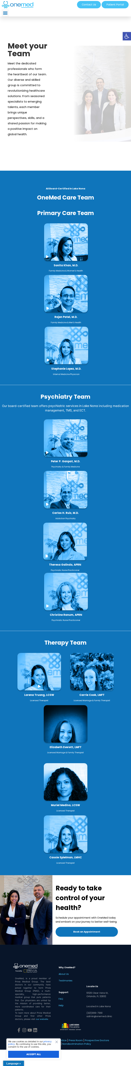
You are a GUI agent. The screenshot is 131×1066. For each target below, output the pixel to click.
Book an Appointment (86, 931)
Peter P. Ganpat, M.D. (65, 461)
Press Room (76, 1040)
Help (61, 1005)
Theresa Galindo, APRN (65, 565)
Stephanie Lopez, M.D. (66, 369)
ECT (82, 410)
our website (42, 1019)
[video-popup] (47, 256)
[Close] (57, 1042)
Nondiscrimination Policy (76, 1043)
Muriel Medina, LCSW (65, 805)
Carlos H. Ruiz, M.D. (65, 513)
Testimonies (65, 980)
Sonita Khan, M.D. (66, 265)
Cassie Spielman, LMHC (65, 857)
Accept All (33, 1054)
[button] (127, 36)
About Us (64, 974)
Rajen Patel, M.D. (65, 317)
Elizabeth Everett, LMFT (65, 747)
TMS (69, 410)
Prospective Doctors (97, 1040)
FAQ (61, 998)
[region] (33, 1049)
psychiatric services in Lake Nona (73, 406)
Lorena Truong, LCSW (39, 695)
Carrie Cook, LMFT (91, 695)
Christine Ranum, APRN (66, 615)
